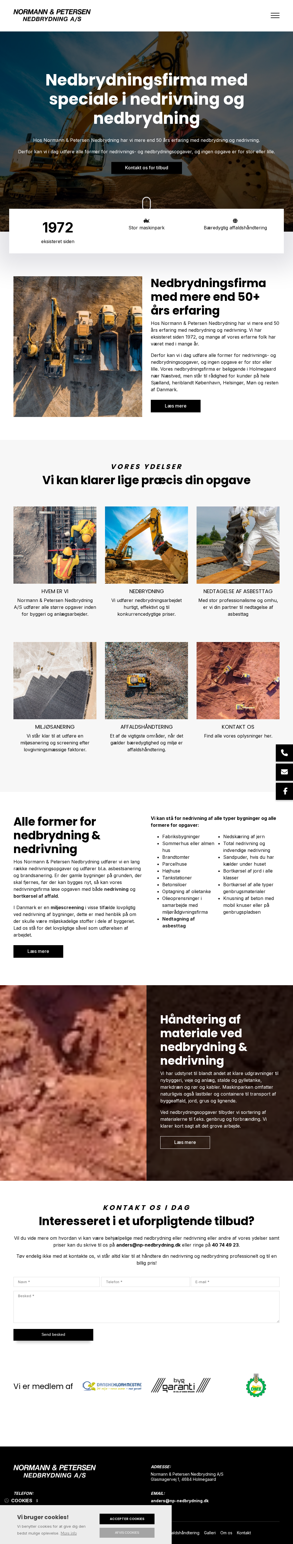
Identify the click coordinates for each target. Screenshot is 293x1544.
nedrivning (116, 889)
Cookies (21, 1500)
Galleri (210, 1533)
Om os (226, 1533)
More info (69, 1533)
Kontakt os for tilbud (146, 167)
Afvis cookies (127, 1532)
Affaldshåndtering (182, 1533)
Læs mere (176, 406)
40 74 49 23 (225, 1245)
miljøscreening (67, 907)
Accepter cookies (127, 1519)
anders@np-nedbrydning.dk (148, 1245)
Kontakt (244, 1533)
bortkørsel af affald (35, 896)
